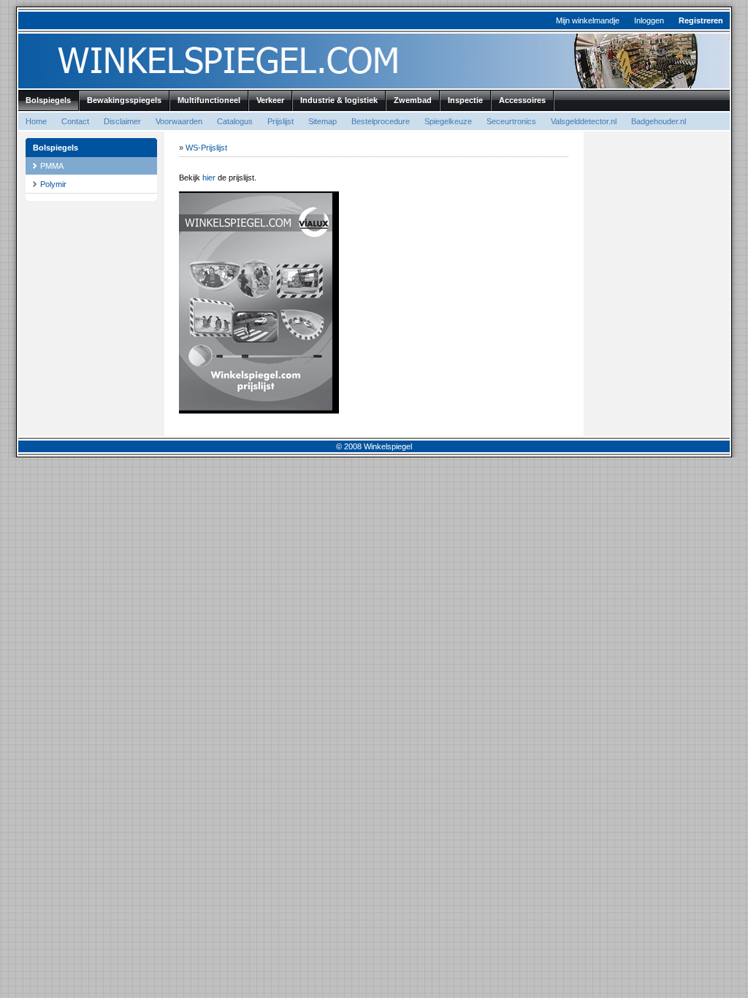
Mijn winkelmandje (587, 20)
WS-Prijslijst (206, 147)
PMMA (52, 165)
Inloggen (649, 20)
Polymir (53, 184)
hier (208, 177)
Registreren (701, 20)
